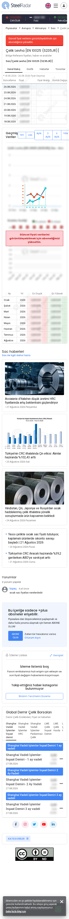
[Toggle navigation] (64, 5)
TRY (22, 135)
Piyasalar (11, 28)
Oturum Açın (32, 637)
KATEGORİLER (16, 839)
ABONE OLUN (15, 635)
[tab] (11, 730)
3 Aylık (47, 135)
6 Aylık (56, 135)
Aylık (38, 133)
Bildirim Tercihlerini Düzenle (34, 696)
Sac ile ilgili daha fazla (16, 355)
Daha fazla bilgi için (16, 911)
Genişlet (58, 655)
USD (30, 135)
